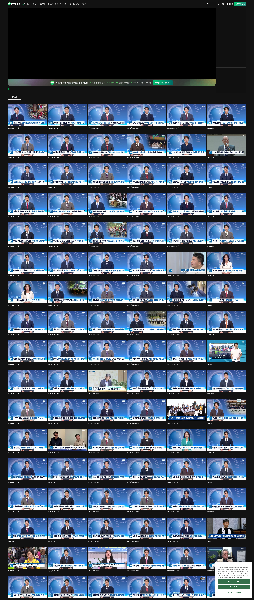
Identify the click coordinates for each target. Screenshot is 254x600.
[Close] (250, 564)
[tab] (14, 97)
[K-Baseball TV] (211, 4)
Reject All (233, 587)
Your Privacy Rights (234, 592)
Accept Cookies (233, 581)
